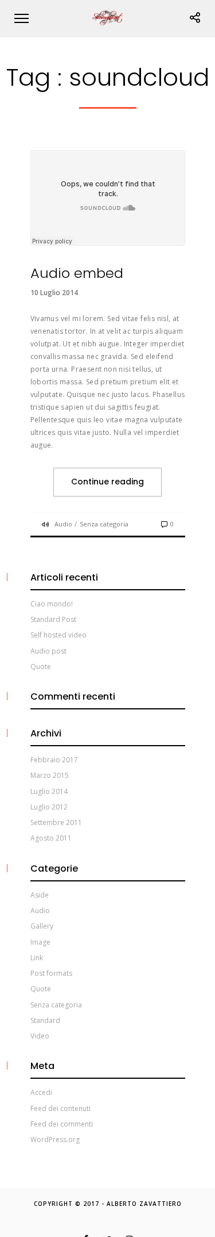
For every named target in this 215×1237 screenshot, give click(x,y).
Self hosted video (58, 635)
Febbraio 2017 (54, 760)
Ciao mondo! (51, 604)
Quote (40, 666)
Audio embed (76, 273)
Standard (45, 1020)
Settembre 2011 (56, 822)
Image (40, 942)
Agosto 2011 (51, 838)
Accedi (41, 1092)
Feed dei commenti (61, 1124)
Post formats (51, 973)
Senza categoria (104, 524)
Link (36, 958)
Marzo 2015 (49, 775)
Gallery (41, 926)
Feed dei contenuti (60, 1108)
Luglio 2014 (49, 791)
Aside (39, 895)
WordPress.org (55, 1139)
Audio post (48, 651)
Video (39, 1036)
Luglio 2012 (49, 807)
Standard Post (53, 619)
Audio (63, 524)
